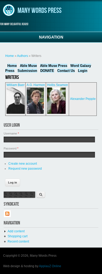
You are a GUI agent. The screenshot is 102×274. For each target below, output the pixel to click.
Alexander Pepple (83, 99)
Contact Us (66, 71)
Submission (27, 71)
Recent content (18, 241)
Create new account (22, 163)
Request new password (25, 168)
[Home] (9, 15)
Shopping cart (17, 236)
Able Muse (28, 66)
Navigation (51, 37)
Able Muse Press (53, 66)
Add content (16, 231)
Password (11, 148)
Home (9, 56)
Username (11, 133)
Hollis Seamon (57, 85)
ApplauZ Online (50, 266)
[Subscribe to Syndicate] (7, 216)
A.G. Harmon (36, 85)
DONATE (47, 71)
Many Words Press (39, 10)
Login (82, 71)
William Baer (16, 85)
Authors (22, 56)
